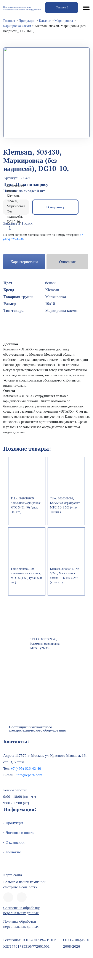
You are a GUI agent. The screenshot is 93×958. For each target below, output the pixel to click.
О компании (15, 842)
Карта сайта (12, 875)
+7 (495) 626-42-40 (25, 768)
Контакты (13, 852)
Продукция (27, 20)
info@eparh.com (29, 775)
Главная (9, 20)
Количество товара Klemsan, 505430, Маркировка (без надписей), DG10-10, (16, 203)
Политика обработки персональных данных (21, 924)
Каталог (45, 20)
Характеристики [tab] (24, 262)
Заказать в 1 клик (17, 223)
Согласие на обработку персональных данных (21, 910)
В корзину (55, 206)
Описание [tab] (67, 262)
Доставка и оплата (20, 833)
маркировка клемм (17, 26)
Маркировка (64, 20)
